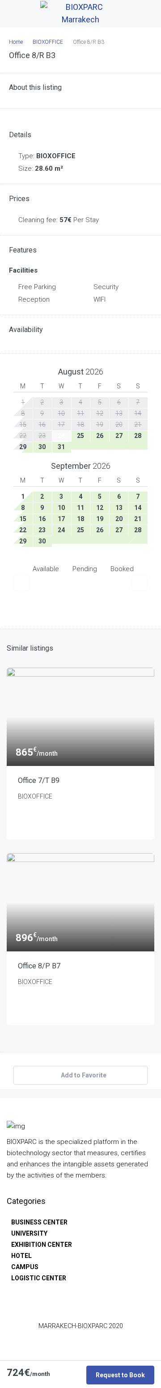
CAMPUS (24, 1266)
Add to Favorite (82, 1075)
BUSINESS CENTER (39, 1222)
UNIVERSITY (29, 1233)
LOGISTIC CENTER (38, 1278)
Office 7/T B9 (38, 780)
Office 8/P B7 (39, 966)
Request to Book (120, 1375)
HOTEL (21, 1255)
